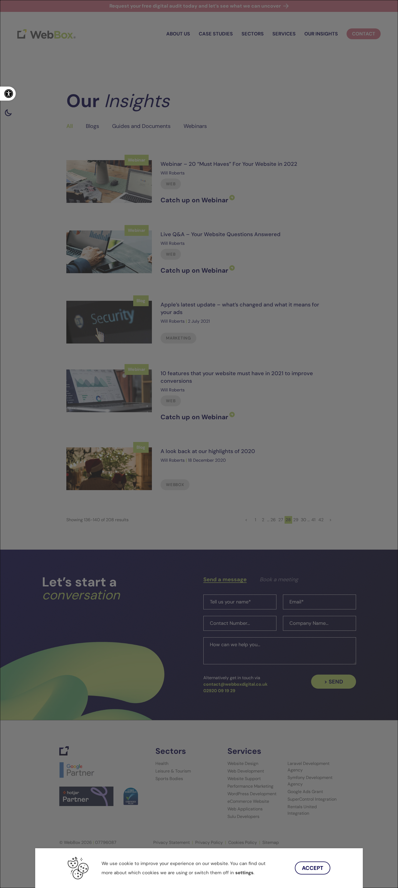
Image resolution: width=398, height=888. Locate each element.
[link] (8, 94)
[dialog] (199, 444)
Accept (312, 868)
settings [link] (244, 873)
